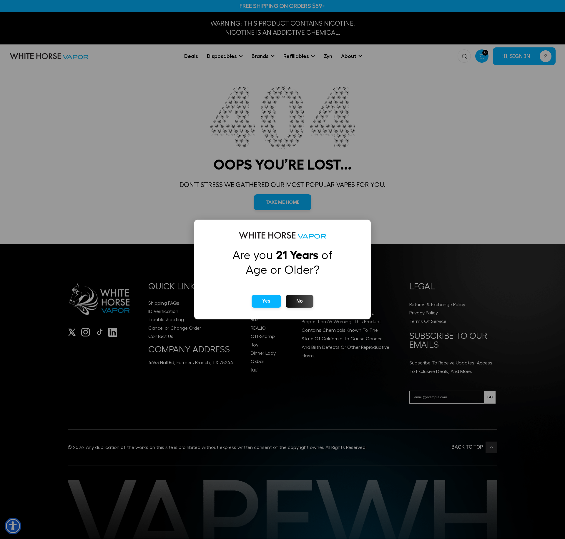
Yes (266, 301)
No (299, 301)
